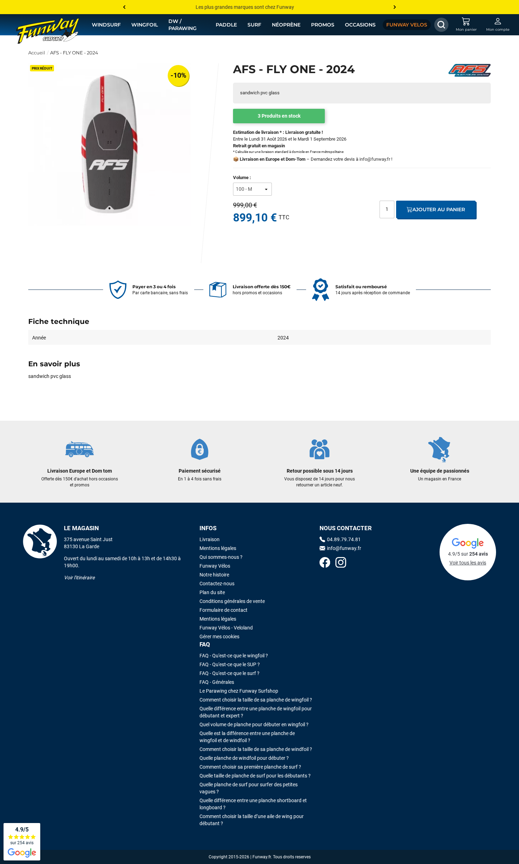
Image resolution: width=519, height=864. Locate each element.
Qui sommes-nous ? (221, 557)
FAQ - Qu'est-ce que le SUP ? (229, 664)
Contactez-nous (216, 583)
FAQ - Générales (216, 682)
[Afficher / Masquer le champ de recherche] (441, 24)
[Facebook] (325, 563)
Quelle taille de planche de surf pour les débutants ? (255, 776)
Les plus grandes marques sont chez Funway (245, 7)
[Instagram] (340, 563)
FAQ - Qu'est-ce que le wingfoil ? (233, 655)
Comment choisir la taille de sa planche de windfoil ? (255, 749)
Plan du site (212, 592)
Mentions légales (217, 548)
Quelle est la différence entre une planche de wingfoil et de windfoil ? (247, 736)
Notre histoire (214, 575)
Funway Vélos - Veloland (226, 628)
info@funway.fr (374, 159)
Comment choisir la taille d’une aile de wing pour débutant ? (251, 819)
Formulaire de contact (223, 610)
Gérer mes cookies (219, 636)
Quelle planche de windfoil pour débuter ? (244, 758)
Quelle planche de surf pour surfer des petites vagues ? (248, 788)
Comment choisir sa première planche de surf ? (250, 767)
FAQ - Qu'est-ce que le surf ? (229, 673)
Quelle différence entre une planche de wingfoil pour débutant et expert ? (255, 712)
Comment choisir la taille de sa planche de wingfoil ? (255, 700)
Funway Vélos (214, 566)
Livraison (209, 539)
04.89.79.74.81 (344, 539)
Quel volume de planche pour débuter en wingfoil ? (254, 724)
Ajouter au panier (438, 209)
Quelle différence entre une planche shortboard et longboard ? (253, 804)
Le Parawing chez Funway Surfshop (238, 691)
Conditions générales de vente (232, 601)
